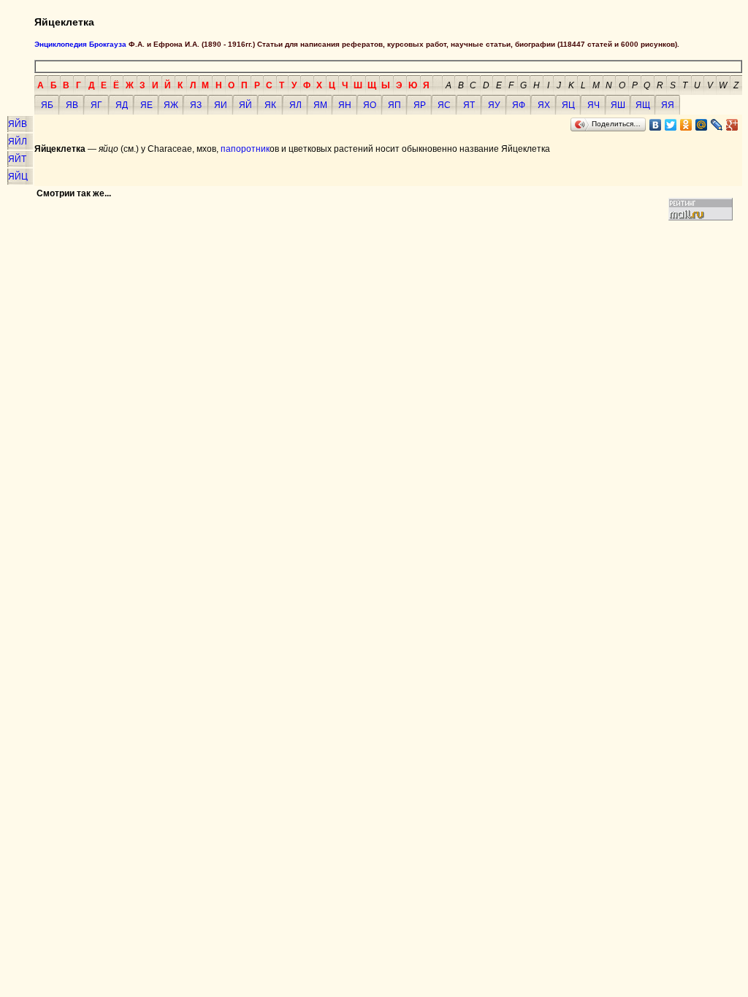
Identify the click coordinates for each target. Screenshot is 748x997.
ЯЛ (295, 105)
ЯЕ (146, 105)
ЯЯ (667, 105)
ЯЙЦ (18, 177)
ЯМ (320, 105)
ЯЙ (245, 105)
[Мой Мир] (701, 124)
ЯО (369, 105)
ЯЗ (196, 105)
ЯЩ (643, 105)
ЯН (344, 105)
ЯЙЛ (17, 141)
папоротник (245, 149)
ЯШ (618, 105)
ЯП (394, 105)
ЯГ (96, 105)
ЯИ (220, 105)
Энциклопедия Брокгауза (80, 44)
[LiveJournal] (717, 124)
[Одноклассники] (686, 124)
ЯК (270, 105)
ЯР (419, 105)
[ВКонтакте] (655, 124)
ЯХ (544, 105)
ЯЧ (593, 105)
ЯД (121, 105)
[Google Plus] (732, 124)
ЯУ (494, 105)
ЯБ (47, 105)
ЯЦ (568, 105)
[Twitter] (671, 124)
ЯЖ (171, 105)
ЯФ (518, 105)
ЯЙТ (17, 159)
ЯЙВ (17, 124)
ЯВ (72, 105)
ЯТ (469, 105)
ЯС (444, 105)
